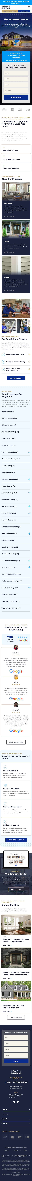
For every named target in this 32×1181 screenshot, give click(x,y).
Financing (16, 1150)
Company (5, 1114)
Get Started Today (16, 378)
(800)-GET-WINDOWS (16, 1082)
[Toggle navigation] (29, 7)
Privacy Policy (23, 1174)
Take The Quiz (16, 889)
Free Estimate (24, 11)
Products (4, 1109)
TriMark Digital (22, 1156)
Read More (6, 945)
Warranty (6, 1150)
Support (4, 1119)
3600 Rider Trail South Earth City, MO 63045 (16, 1087)
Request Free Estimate (16, 840)
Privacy (25, 1150)
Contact (4, 1123)
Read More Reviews (16, 742)
